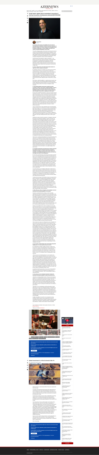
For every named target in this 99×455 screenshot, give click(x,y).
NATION (28, 10)
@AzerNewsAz (41, 307)
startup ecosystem (35, 338)
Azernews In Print (54, 449)
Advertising (46, 449)
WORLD (30, 10)
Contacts (41, 449)
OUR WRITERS (41, 11)
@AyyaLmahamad (36, 306)
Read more (37, 42)
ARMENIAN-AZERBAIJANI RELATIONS (43, 10)
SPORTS (38, 11)
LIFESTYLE (56, 10)
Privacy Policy (61, 449)
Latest (67, 325)
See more (67, 443)
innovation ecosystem (42, 338)
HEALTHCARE (31, 11)
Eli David (30, 338)
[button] (27, 13)
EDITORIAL (49, 10)
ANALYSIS (53, 10)
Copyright (67, 449)
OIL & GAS (36, 10)
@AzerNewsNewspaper (35, 353)
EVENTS (28, 11)
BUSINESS (33, 10)
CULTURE (35, 11)
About (28, 449)
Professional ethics (34, 449)
